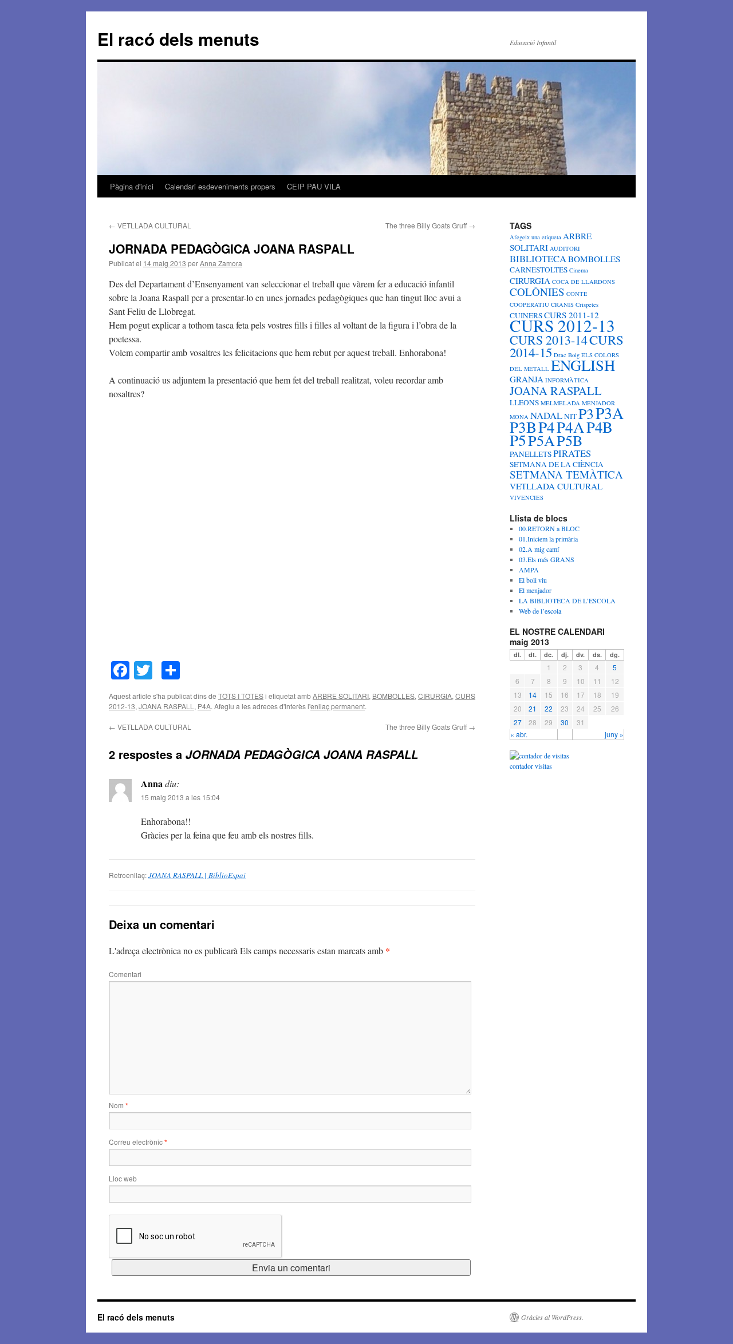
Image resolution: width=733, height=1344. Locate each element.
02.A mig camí (539, 549)
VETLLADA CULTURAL (150, 225)
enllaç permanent (337, 706)
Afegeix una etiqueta (535, 237)
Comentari (125, 974)
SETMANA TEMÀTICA (566, 474)
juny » (614, 734)
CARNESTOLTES (539, 269)
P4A (204, 706)
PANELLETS (530, 454)
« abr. (518, 734)
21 (533, 708)
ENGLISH (583, 365)
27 (518, 722)
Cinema (578, 270)
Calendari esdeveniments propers (220, 186)
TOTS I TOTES (240, 696)
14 (533, 694)
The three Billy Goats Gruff (430, 225)
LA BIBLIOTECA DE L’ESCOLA (567, 600)
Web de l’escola (540, 610)
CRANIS (562, 305)
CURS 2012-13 (562, 325)
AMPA (529, 569)
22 (549, 708)
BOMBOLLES (393, 696)
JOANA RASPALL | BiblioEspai (197, 875)
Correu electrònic (138, 1142)
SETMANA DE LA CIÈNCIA (557, 464)
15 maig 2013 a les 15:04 (180, 797)
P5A (541, 440)
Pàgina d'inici (131, 186)
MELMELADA (560, 403)
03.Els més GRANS (546, 559)
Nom (118, 1105)
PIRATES (572, 453)
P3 (586, 413)
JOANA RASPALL (166, 706)
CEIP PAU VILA (314, 186)
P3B (523, 426)
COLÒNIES (537, 291)
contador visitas (531, 765)
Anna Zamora (221, 263)
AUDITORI (565, 248)
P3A (610, 413)
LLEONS (524, 402)
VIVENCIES (526, 497)
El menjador (535, 590)
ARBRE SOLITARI (341, 696)
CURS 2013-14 (549, 339)
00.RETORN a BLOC (549, 528)
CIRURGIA (435, 696)
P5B (569, 440)
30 (565, 722)
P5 (518, 439)
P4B (599, 427)
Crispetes (587, 305)
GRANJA (526, 379)
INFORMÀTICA (567, 380)
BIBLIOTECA (538, 258)
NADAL (546, 415)
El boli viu (533, 579)
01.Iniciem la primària (548, 538)
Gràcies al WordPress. (552, 1317)
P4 (546, 426)
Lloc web (123, 1178)
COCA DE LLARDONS (583, 282)
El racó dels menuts (178, 38)
